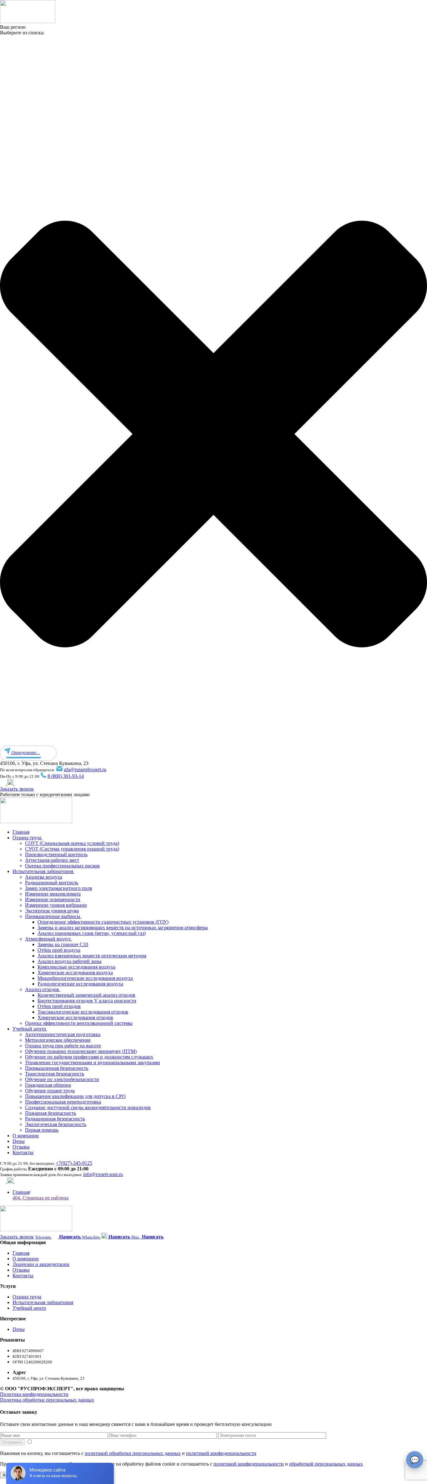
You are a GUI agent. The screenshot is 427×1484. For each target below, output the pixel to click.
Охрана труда (28, 837)
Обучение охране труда (50, 1090)
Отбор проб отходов (59, 1006)
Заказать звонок (17, 789)
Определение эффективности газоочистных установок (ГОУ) (103, 922)
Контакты (23, 1152)
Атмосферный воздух (48, 938)
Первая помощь (41, 1130)
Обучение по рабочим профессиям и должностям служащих (89, 1057)
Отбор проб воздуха (59, 950)
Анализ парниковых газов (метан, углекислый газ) (92, 933)
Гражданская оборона (48, 1085)
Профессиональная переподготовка (63, 1101)
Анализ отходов (42, 989)
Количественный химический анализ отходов (86, 995)
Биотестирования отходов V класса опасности (87, 1000)
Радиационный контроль (51, 882)
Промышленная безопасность (56, 1068)
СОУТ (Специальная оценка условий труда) (72, 843)
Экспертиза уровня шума (52, 910)
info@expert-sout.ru (103, 1174)
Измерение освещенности (52, 899)
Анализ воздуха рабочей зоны (70, 961)
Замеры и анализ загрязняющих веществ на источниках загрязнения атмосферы (123, 927)
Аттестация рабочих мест (52, 860)
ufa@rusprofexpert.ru (85, 769)
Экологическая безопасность (55, 1124)
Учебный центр (30, 1028)
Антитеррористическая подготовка (62, 1034)
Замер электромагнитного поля (58, 888)
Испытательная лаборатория (43, 871)
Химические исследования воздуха (75, 972)
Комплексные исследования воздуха (76, 967)
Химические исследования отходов (75, 1017)
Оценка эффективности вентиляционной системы (79, 1023)
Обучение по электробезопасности (62, 1079)
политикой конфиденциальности (221, 1453)
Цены (19, 1141)
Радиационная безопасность (55, 1118)
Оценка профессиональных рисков (62, 865)
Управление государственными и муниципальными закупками (92, 1062)
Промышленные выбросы (53, 916)
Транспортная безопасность (54, 1073)
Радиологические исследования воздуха (80, 983)
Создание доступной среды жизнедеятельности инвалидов (88, 1107)
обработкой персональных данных (326, 1464)
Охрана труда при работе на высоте (63, 1045)
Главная (21, 832)
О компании (26, 1135)
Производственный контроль (56, 854)
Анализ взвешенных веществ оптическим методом (92, 955)
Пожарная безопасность (50, 1113)
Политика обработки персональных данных (47, 1399)
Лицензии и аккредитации (41, 1264)
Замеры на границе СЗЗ (63, 944)
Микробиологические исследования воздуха (85, 978)
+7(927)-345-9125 (74, 1163)
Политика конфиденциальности (34, 1394)
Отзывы (21, 1146)
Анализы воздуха (43, 877)
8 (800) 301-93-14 (66, 776)
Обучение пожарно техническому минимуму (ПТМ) (81, 1051)
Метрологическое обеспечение (58, 1040)
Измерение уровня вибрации (56, 905)
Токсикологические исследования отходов (83, 1012)
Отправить (13, 1442)
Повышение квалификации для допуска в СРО (75, 1096)
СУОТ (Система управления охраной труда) (72, 848)
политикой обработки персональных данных (133, 1453)
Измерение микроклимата (53, 893)
